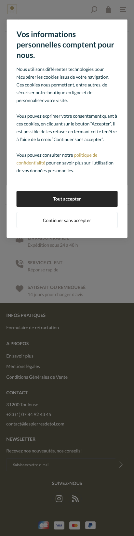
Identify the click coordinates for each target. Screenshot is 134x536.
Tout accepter (67, 199)
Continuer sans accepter (67, 220)
